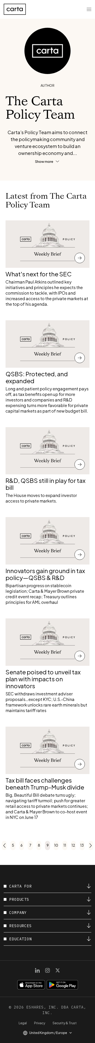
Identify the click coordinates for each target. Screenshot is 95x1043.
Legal (23, 1023)
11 (64, 845)
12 (73, 845)
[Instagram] (47, 970)
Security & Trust (65, 1023)
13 (82, 845)
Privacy (39, 1023)
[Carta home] (15, 9)
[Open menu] (89, 9)
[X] (57, 970)
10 (56, 845)
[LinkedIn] (37, 970)
